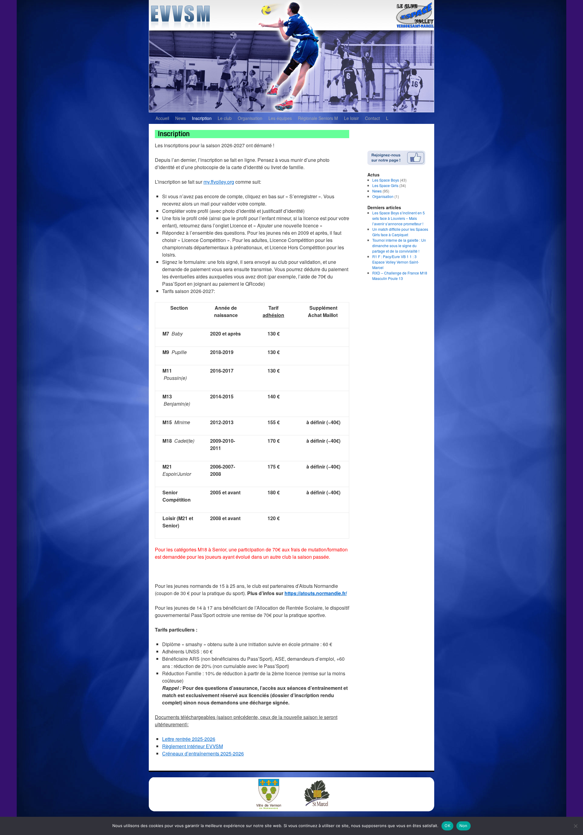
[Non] (575, 826)
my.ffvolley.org (218, 181)
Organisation (250, 118)
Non (463, 825)
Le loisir (351, 118)
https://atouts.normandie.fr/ (316, 593)
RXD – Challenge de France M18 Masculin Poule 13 (399, 275)
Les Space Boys (385, 179)
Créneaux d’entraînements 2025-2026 (203, 753)
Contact (372, 118)
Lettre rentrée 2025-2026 (188, 738)
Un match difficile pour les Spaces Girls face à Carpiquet (400, 232)
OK (447, 825)
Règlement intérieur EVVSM (192, 746)
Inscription (202, 118)
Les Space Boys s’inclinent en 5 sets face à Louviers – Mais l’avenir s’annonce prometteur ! (398, 218)
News (180, 118)
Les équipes (280, 118)
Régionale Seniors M (318, 118)
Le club (225, 118)
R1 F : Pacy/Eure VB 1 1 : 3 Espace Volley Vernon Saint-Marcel (395, 262)
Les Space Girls (385, 185)
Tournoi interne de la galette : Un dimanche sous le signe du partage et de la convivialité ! (399, 245)
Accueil (162, 118)
